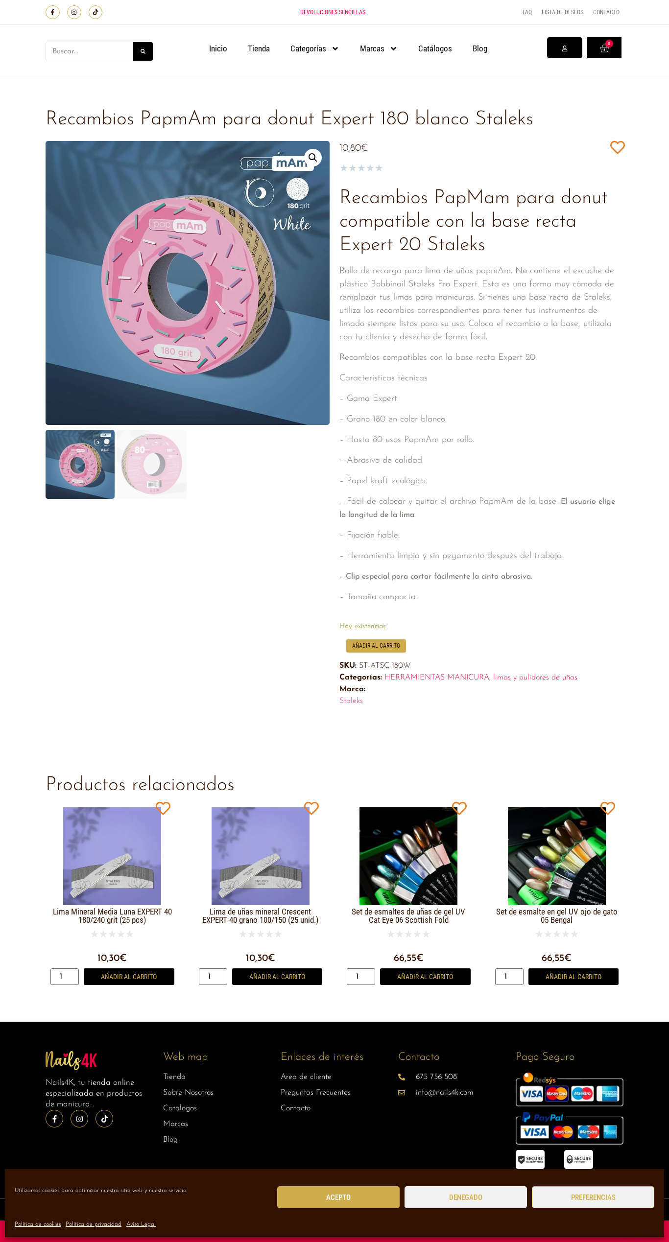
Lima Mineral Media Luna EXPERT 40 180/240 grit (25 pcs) (112, 916)
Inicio (218, 48)
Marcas (372, 48)
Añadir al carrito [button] (129, 977)
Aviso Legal (141, 1224)
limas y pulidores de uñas (535, 677)
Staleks (351, 701)
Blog (480, 48)
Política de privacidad (93, 1224)
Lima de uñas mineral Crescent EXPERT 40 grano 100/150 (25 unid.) (260, 916)
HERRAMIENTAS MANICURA (436, 677)
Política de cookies (38, 1224)
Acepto (338, 1197)
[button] (313, 157)
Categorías (308, 48)
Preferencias (593, 1197)
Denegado (465, 1197)
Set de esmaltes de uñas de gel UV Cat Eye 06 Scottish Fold (408, 916)
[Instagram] (74, 12)
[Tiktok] (96, 12)
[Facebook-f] (53, 12)
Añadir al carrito (376, 645)
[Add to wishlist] (617, 147)
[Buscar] (143, 51)
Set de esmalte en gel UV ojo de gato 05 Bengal (557, 916)
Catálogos (435, 48)
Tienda (259, 48)
